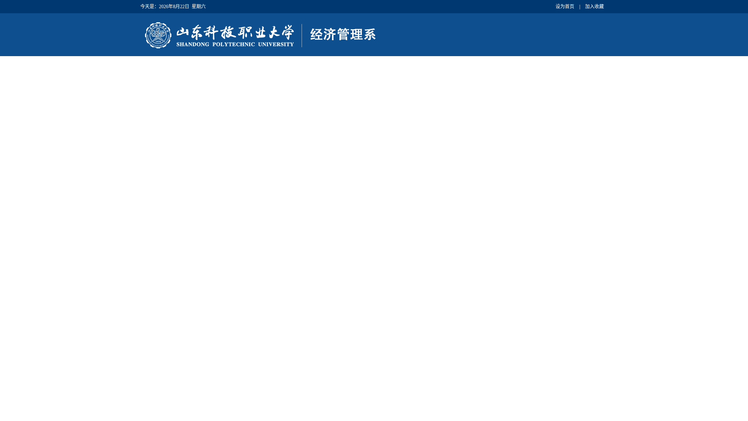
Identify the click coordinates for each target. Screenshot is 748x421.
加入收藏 (594, 6)
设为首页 (565, 6)
